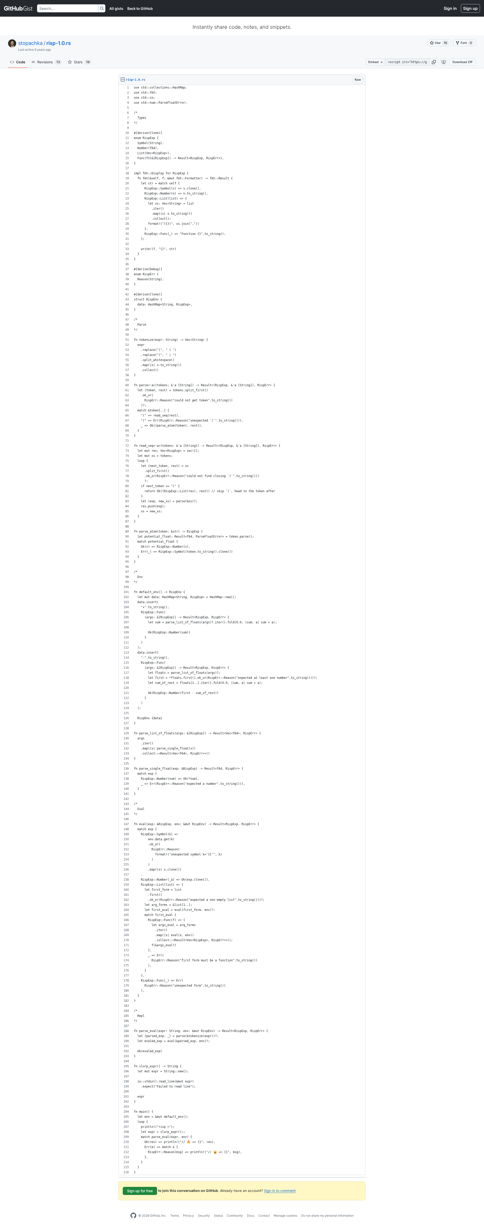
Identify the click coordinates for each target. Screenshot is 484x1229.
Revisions (48, 62)
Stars (82, 62)
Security (204, 1215)
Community (235, 1215)
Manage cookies (285, 1215)
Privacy (188, 1215)
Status (218, 1215)
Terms (174, 1215)
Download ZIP (462, 62)
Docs (250, 1215)
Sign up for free (140, 1191)
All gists (116, 8)
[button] (434, 62)
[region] (242, 630)
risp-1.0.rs (58, 43)
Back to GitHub (140, 8)
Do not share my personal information (327, 1215)
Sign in (450, 8)
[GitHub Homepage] (133, 1215)
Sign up (470, 8)
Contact (264, 1215)
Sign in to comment (280, 1190)
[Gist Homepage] (18, 8)
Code (20, 62)
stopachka (30, 43)
